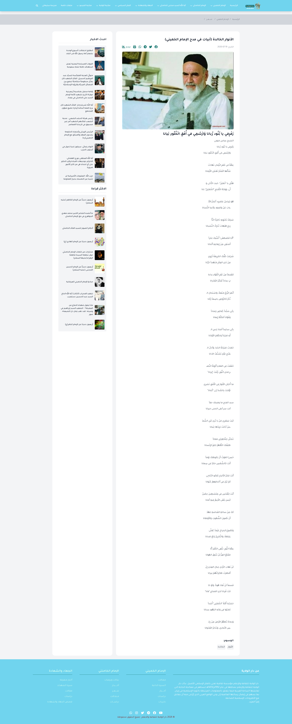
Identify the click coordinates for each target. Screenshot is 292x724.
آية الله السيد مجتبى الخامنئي (173, 6)
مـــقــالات (114, 696)
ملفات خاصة (66, 6)
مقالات (68, 691)
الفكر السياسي (124, 6)
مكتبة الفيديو (86, 6)
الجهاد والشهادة (145, 6)
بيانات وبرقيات (111, 680)
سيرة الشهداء (64, 685)
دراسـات (162, 696)
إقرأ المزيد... (253, 702)
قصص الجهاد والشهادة (59, 702)
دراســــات (114, 702)
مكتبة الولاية (104, 6)
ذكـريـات (162, 702)
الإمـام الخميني (223, 19)
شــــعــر (115, 691)
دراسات (68, 696)
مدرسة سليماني (49, 6)
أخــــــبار (163, 691)
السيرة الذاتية (159, 685)
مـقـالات (162, 680)
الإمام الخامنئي (199, 6)
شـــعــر (209, 19)
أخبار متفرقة (66, 680)
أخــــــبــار (115, 685)
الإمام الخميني (219, 6)
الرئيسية (234, 6)
